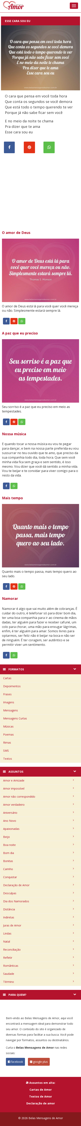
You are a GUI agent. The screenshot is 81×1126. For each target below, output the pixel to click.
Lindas (7, 933)
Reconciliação (12, 949)
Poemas (8, 734)
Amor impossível (13, 788)
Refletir (7, 957)
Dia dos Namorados (16, 901)
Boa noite (9, 845)
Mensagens (10, 710)
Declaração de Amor (16, 885)
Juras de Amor (12, 925)
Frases (7, 694)
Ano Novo (9, 821)
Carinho (8, 869)
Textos (7, 758)
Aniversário (10, 812)
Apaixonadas (11, 829)
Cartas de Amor (40, 1089)
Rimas (7, 742)
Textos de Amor (40, 1096)
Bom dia (8, 853)
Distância (9, 909)
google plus (40, 1062)
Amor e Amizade (13, 780)
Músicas (8, 726)
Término (8, 982)
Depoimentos (12, 686)
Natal (6, 941)
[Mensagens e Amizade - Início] (40, 5)
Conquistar (10, 877)
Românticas (10, 965)
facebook (16, 1062)
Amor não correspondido (19, 796)
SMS (6, 750)
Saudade (8, 974)
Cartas (7, 678)
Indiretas (8, 917)
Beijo (6, 837)
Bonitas (8, 861)
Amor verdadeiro (14, 804)
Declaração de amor (40, 1103)
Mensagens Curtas (15, 718)
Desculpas (9, 893)
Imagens (8, 702)
